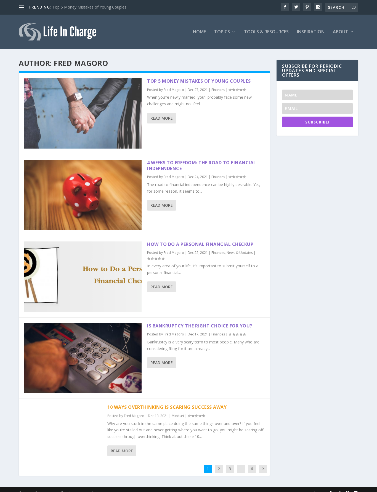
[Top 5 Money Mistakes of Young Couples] (83, 113)
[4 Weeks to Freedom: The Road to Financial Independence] (83, 195)
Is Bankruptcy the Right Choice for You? (199, 326)
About (340, 32)
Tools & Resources (266, 32)
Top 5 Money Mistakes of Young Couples (89, 7)
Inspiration (311, 32)
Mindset (178, 415)
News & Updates (240, 252)
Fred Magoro (174, 89)
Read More (161, 118)
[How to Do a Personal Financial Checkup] (83, 276)
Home (199, 32)
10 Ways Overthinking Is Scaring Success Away (167, 407)
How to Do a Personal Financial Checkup (200, 244)
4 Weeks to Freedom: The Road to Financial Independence (201, 165)
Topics (222, 32)
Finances (218, 89)
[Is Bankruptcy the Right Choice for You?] (83, 358)
